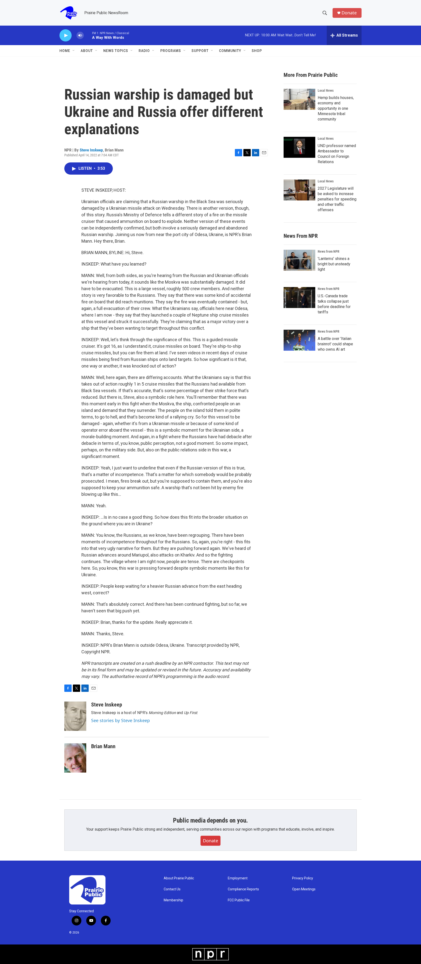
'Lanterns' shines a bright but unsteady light (334, 264)
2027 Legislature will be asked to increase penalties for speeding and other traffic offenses (337, 199)
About (87, 51)
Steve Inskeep (91, 150)
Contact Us (172, 889)
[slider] (88, 35)
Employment (238, 878)
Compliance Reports (243, 889)
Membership (173, 900)
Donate (349, 12)
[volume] (80, 35)
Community (230, 51)
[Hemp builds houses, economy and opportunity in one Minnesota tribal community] (299, 99)
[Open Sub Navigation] (74, 51)
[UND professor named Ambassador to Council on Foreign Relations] (299, 147)
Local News (326, 90)
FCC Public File (239, 900)
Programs (170, 51)
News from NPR (328, 251)
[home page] (99, 889)
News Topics (115, 51)
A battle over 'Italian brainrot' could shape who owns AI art (335, 344)
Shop (257, 51)
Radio (144, 51)
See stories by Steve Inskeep (120, 720)
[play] (65, 35)
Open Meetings (304, 889)
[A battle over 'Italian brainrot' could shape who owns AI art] (299, 340)
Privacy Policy (302, 878)
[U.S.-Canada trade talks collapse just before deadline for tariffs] (299, 297)
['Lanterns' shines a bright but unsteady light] (299, 260)
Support (200, 51)
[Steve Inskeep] (75, 716)
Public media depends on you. (210, 820)
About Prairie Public (179, 878)
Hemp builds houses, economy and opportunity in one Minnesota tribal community (336, 108)
